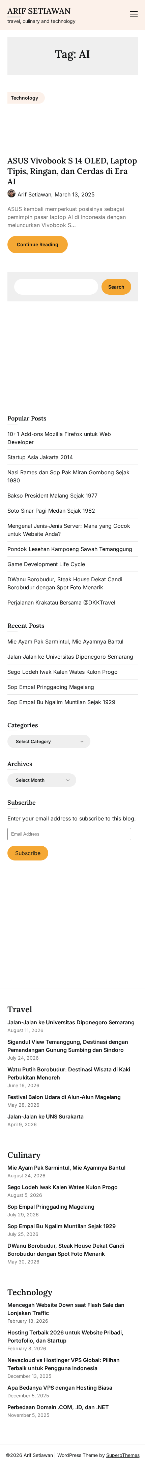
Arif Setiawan (38, 11)
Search (116, 287)
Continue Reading (37, 244)
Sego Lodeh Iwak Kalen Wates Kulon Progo (62, 671)
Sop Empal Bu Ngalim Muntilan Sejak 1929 (61, 702)
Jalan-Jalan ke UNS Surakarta (45, 1116)
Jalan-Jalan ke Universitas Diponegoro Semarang (70, 656)
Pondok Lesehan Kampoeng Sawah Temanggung (69, 549)
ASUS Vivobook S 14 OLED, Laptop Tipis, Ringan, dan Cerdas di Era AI (72, 171)
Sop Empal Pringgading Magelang (50, 687)
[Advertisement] (72, 357)
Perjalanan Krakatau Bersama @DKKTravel (61, 602)
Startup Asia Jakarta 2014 (40, 457)
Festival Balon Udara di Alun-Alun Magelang (64, 1097)
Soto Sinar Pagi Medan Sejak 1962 (51, 510)
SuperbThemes (123, 1455)
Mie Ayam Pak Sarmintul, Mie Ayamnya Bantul (65, 641)
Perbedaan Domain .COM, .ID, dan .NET (58, 1407)
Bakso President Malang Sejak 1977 (52, 495)
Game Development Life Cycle (46, 564)
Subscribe (27, 853)
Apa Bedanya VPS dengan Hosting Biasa (59, 1387)
